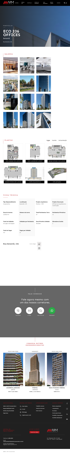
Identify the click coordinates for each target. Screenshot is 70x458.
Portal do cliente (34, 432)
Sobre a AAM (22, 3)
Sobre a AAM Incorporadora (9, 406)
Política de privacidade (8, 410)
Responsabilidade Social (8, 408)
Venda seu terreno (40, 408)
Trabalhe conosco (40, 406)
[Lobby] (10, 65)
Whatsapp (24, 412)
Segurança (5, 413)
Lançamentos (55, 408)
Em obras (54, 410)
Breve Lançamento (56, 406)
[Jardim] (27, 84)
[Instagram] (67, 409)
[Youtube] (67, 419)
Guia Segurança (45, 3)
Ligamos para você (26, 415)
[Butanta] (27, 65)
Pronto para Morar (56, 413)
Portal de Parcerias (37, 3)
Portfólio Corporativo (57, 415)
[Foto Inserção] (10, 84)
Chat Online (24, 406)
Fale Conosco (39, 410)
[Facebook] (67, 403)
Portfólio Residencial (57, 417)
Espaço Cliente (51, 3)
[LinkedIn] (67, 414)
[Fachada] (43, 84)
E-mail (23, 409)
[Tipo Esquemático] (43, 65)
